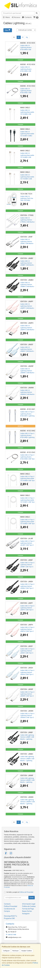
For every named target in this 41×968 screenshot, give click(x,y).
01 (18, 37)
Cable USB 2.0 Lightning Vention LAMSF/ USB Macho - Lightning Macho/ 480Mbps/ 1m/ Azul (27, 351)
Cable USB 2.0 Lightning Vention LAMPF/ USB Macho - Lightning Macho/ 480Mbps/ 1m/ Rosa (27, 308)
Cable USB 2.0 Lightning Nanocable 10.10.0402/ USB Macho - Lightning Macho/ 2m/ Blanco (27, 157)
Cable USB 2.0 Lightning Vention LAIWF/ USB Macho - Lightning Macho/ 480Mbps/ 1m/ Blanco (27, 243)
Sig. (27, 37)
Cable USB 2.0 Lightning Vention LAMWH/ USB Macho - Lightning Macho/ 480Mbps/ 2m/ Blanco (27, 394)
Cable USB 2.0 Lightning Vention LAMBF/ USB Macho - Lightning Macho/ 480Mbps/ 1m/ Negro (27, 265)
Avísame (20, 426)
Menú (7, 17)
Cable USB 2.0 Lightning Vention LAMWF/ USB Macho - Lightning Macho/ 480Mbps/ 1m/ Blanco (27, 373)
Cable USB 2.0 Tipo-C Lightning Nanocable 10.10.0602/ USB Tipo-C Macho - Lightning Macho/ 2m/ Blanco (27, 523)
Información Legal (28, 904)
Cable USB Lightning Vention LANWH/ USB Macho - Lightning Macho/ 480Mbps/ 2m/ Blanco (27, 804)
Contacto (28, 17)
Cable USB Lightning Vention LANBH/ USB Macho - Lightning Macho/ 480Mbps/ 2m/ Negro (27, 760)
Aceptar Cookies (26, 951)
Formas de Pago (28, 909)
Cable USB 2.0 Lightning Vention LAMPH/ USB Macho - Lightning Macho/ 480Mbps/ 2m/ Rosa (27, 329)
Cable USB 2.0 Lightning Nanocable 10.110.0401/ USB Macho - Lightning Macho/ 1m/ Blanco (27, 179)
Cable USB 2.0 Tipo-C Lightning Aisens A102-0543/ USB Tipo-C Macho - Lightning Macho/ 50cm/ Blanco (27, 459)
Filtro (6, 30)
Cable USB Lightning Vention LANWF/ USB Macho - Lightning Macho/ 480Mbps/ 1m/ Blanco (27, 782)
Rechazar (15, 951)
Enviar (31, 897)
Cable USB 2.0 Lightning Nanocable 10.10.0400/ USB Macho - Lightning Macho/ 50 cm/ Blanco (27, 114)
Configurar (6, 951)
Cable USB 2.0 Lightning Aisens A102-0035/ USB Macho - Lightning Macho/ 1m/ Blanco (26, 49)
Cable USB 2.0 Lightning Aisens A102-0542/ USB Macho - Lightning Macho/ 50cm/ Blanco (27, 92)
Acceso (17, 17)
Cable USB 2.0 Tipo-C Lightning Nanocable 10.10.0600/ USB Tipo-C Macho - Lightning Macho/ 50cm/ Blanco (27, 480)
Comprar (20, 60)
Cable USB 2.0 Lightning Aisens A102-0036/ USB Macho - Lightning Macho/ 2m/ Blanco (26, 71)
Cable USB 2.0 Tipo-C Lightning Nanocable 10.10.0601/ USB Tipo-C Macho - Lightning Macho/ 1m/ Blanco (27, 502)
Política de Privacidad (26, 892)
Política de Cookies (29, 906)
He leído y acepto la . (19, 892)
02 (22, 37)
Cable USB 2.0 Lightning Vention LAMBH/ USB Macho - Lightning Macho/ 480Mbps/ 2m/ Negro (27, 286)
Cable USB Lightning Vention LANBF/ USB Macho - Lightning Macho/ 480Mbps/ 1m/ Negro (27, 739)
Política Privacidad (10, 906)
